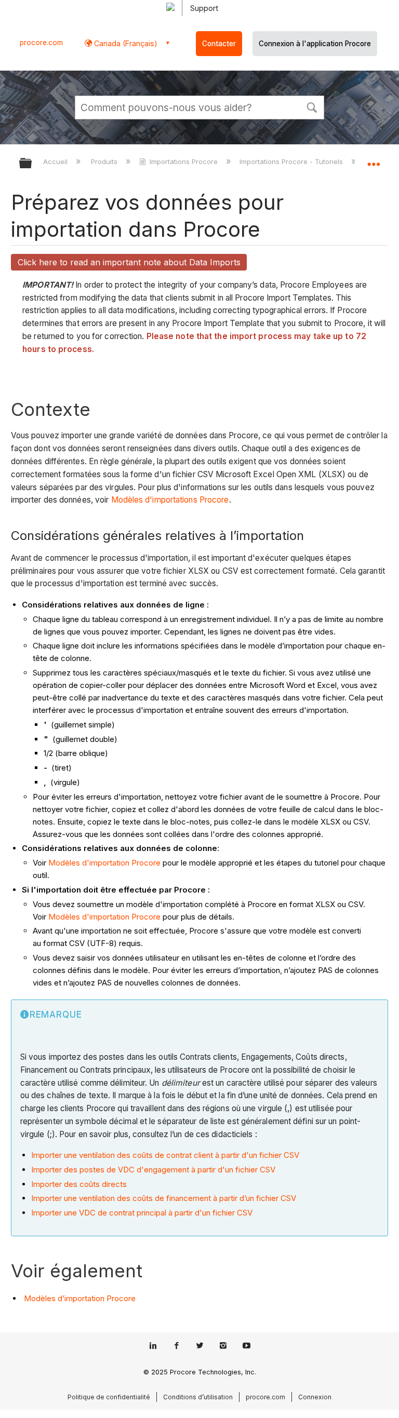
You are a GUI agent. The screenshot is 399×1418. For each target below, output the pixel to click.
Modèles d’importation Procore (80, 1298)
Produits (105, 161)
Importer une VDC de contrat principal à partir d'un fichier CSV (141, 1213)
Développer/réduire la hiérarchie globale (32, 163)
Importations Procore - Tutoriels (292, 161)
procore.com (41, 42)
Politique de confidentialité (109, 1397)
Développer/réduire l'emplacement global (373, 160)
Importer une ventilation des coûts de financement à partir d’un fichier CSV (163, 1198)
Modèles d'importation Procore (104, 863)
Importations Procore (184, 161)
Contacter (219, 43)
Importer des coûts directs (79, 1184)
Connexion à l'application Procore (315, 43)
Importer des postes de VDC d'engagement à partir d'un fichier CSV (153, 1169)
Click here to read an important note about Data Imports (129, 262)
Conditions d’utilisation (198, 1397)
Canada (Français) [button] (124, 43)
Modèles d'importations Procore (170, 500)
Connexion (314, 1397)
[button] (311, 106)
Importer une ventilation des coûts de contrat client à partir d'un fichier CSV (165, 1155)
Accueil (56, 161)
